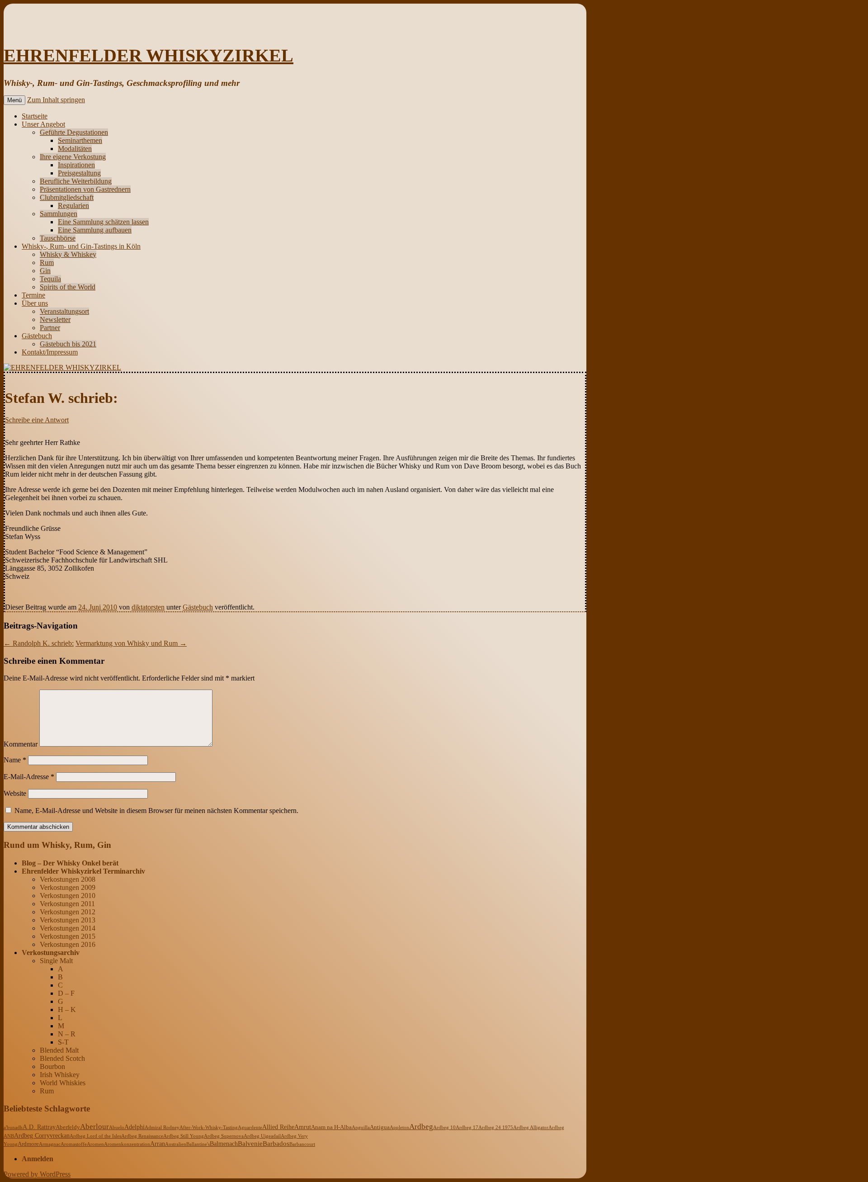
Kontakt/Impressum (50, 352)
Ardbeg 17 (467, 1127)
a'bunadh (13, 1127)
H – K (67, 1009)
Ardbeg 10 (444, 1127)
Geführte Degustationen (74, 132)
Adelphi (134, 1127)
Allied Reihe (278, 1127)
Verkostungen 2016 (67, 944)
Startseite (34, 116)
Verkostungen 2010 (67, 895)
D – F (66, 993)
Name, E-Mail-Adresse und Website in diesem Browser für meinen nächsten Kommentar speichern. (156, 810)
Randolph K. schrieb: (39, 643)
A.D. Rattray (39, 1126)
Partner (50, 327)
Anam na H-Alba (331, 1127)
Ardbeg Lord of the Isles (95, 1136)
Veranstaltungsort (64, 311)
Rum (47, 262)
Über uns (35, 303)
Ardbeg (421, 1126)
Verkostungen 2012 (67, 912)
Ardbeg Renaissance (142, 1136)
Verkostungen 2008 (67, 879)
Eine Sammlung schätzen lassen (103, 222)
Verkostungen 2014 (67, 928)
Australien (175, 1144)
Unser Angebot (43, 124)
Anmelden (37, 1159)
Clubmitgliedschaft (67, 197)
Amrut (302, 1127)
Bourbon (52, 1066)
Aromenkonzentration (127, 1144)
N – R (66, 1034)
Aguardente (250, 1127)
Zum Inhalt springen (56, 100)
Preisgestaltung (79, 173)
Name (15, 760)
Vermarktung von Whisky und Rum (131, 643)
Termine (33, 295)
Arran (157, 1143)
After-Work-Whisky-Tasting (208, 1127)
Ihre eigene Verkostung (73, 157)
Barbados (276, 1143)
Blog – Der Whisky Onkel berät (70, 863)
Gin (45, 270)
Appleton (399, 1127)
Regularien (73, 205)
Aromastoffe (74, 1144)
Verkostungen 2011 (67, 904)
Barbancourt (302, 1144)
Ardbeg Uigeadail (262, 1136)
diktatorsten (148, 607)
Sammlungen (58, 213)
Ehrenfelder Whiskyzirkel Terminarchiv (83, 871)
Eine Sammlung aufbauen (95, 230)
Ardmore (28, 1144)
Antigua (380, 1127)
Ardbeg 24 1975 (495, 1127)
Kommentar (21, 744)
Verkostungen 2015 (67, 936)
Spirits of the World (67, 287)
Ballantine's (198, 1144)
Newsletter (55, 319)
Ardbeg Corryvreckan (42, 1135)
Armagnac (50, 1144)
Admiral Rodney (162, 1127)
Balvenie (250, 1143)
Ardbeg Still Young (183, 1136)
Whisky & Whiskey (68, 254)
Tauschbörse (57, 238)
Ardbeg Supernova (224, 1136)
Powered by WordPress (37, 1174)
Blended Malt (59, 1050)
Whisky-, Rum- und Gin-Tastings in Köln (81, 246)
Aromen (95, 1144)
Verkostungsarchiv (51, 952)
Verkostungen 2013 (67, 920)
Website (15, 793)
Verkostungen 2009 (67, 887)
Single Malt (56, 961)
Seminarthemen (80, 140)
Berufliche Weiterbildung (76, 181)
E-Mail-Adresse (29, 776)
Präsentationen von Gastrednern (85, 189)
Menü (14, 100)
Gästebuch (37, 336)
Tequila (50, 279)
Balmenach (224, 1143)
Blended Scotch (62, 1058)
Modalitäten (75, 148)
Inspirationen (76, 165)
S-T (63, 1042)
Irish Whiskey (60, 1074)
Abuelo (116, 1127)
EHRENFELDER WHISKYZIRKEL (148, 55)
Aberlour (94, 1126)
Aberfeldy (68, 1127)
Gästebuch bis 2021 (68, 344)
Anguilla (361, 1127)
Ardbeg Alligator (530, 1127)
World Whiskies (62, 1083)
